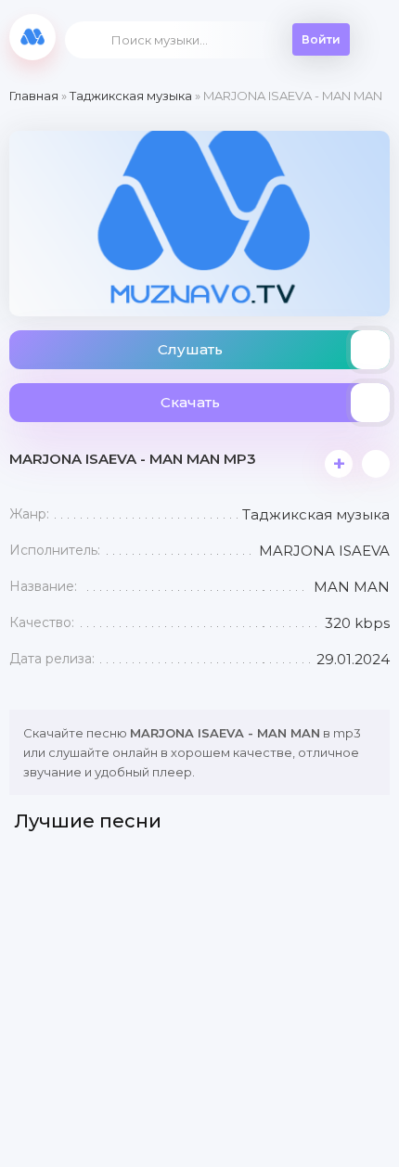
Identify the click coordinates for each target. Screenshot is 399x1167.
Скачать (190, 402)
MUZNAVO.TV (32, 37)
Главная (33, 95)
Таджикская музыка (131, 95)
